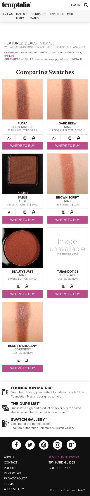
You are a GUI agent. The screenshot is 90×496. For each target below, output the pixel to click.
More (70, 13)
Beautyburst (22, 271)
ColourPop (12, 59)
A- (9, 138)
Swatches (57, 13)
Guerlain (67, 275)
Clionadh (11, 52)
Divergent (22, 349)
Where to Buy (22, 146)
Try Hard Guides (61, 462)
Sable (22, 197)
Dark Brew (67, 123)
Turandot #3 (67, 271)
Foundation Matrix (38, 16)
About (9, 457)
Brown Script (67, 197)
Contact (10, 462)
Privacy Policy (15, 478)
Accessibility (14, 489)
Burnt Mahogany (22, 346)
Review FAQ (12, 473)
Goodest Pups (59, 468)
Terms (9, 484)
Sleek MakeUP (22, 127)
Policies (10, 468)
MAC (67, 127)
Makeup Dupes (21, 16)
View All (47, 43)
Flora (23, 123)
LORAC (23, 201)
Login (75, 5)
